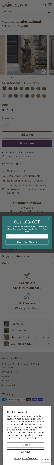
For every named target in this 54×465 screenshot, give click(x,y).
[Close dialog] (50, 218)
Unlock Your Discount (27, 242)
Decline (25, 451)
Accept (26, 445)
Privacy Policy (30, 438)
